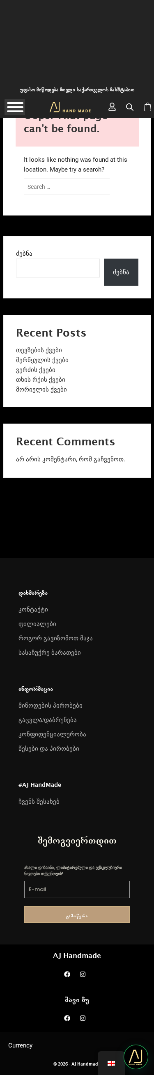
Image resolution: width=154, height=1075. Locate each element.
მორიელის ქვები (41, 389)
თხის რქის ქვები (40, 379)
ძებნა (24, 253)
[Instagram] (82, 974)
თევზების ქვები (39, 350)
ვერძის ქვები (35, 370)
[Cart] (147, 107)
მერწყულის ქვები (42, 360)
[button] (136, 1057)
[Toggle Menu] (15, 107)
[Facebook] (67, 974)
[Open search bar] (130, 107)
